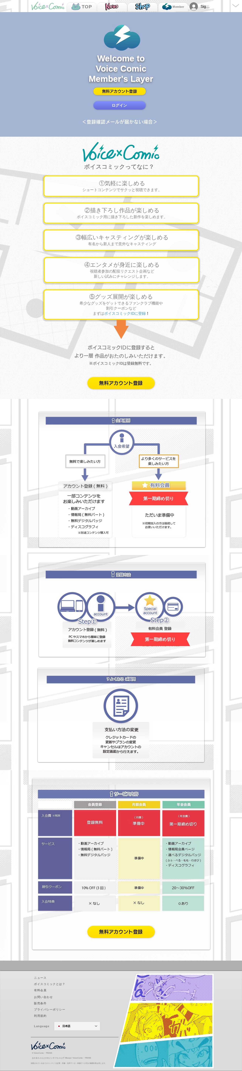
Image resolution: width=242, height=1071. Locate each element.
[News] (112, 7)
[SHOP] (142, 7)
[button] (119, 91)
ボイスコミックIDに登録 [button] (125, 313)
